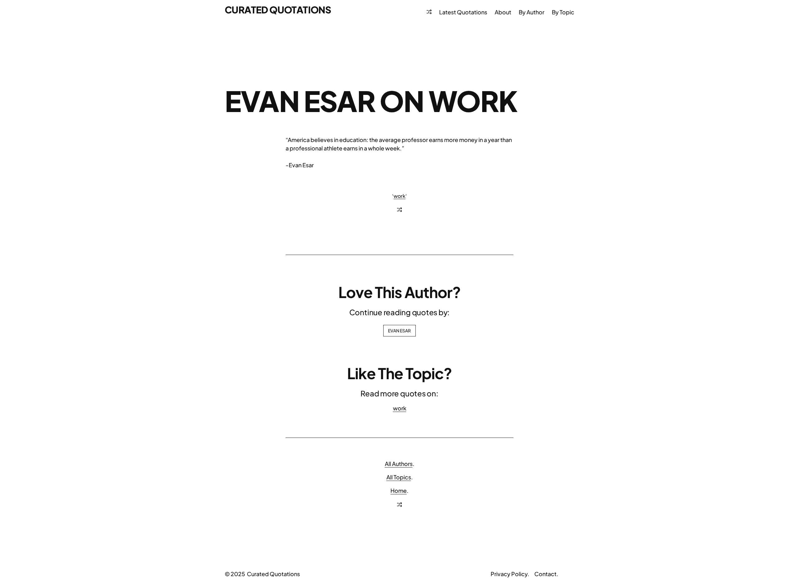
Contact (545, 573)
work (399, 196)
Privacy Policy (509, 573)
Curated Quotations (278, 10)
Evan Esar (399, 330)
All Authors (399, 463)
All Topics (398, 477)
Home (398, 490)
